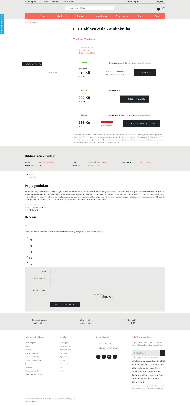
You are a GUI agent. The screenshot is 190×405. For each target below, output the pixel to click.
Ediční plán (64, 343)
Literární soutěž (68, 2)
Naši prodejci (65, 364)
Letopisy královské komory (96, 162)
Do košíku (147, 73)
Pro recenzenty (65, 346)
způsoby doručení (144, 63)
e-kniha (140, 162)
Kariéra (63, 360)
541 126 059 (105, 343)
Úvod (26, 23)
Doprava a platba (31, 2)
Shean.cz (35, 401)
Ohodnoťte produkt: (39, 290)
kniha (149, 162)
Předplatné (28, 367)
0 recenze (52, 72)
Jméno (43, 272)
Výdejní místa (29, 346)
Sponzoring (64, 357)
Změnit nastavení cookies (33, 374)
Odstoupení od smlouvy (33, 371)
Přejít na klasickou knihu (143, 124)
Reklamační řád (30, 364)
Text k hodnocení (40, 278)
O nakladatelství (66, 350)
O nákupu (44, 2)
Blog (62, 371)
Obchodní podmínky (32, 357)
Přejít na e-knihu (136, 99)
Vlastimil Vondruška (84, 39)
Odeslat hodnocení (65, 304)
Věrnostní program (31, 353)
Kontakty (55, 2)
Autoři (98, 165)
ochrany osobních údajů (139, 388)
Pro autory (64, 353)
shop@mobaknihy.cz (109, 348)
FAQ (62, 367)
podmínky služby (153, 388)
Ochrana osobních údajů (33, 360)
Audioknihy (34, 23)
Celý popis (115, 142)
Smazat (107, 297)
